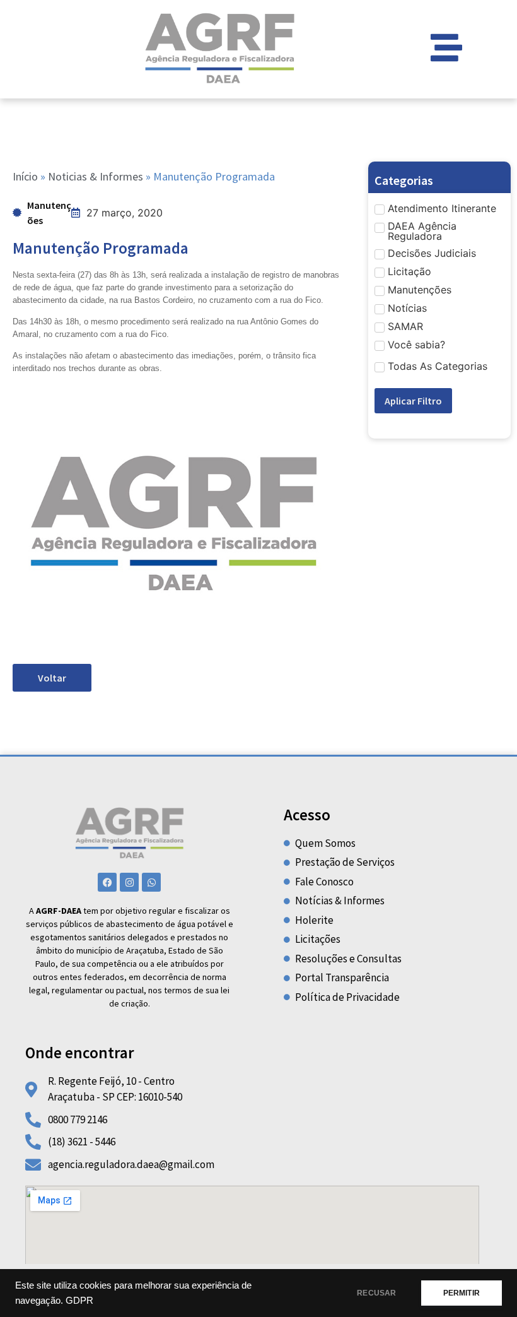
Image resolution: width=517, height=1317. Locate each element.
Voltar (52, 677)
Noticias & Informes (95, 176)
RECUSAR (376, 1293)
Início (25, 176)
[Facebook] (107, 882)
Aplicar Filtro (413, 400)
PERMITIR (461, 1293)
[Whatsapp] (151, 882)
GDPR (79, 1301)
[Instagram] (129, 882)
